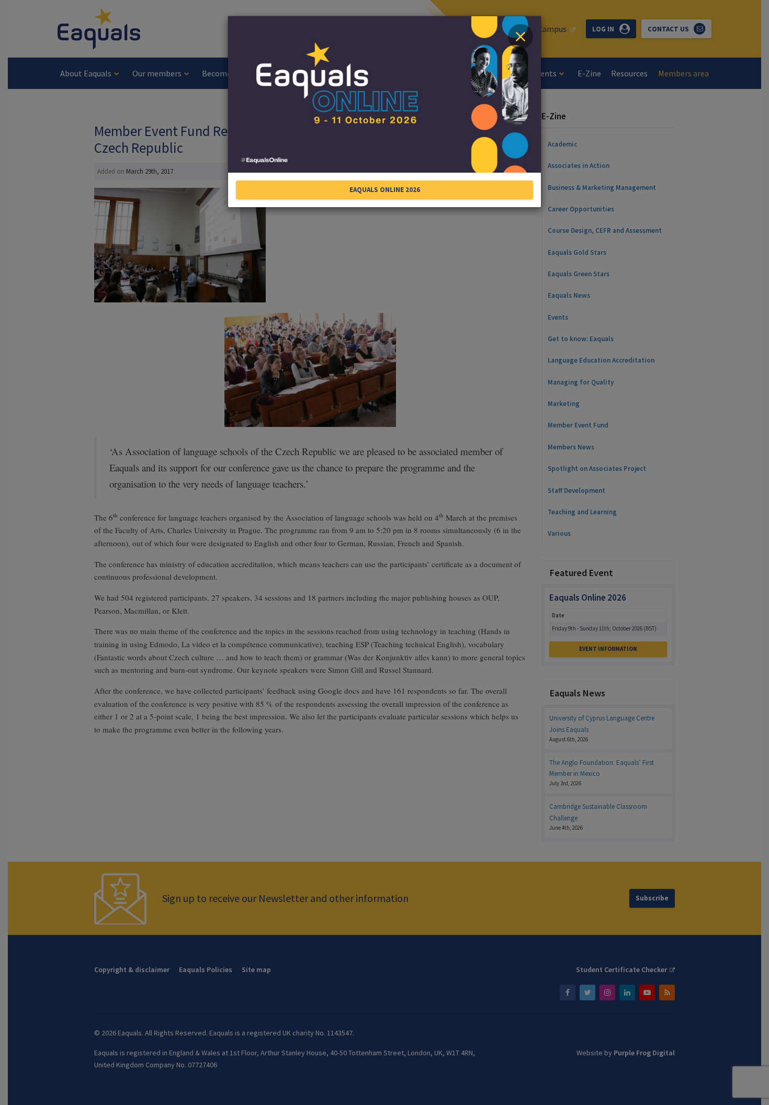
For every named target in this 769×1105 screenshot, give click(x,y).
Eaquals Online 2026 (384, 189)
